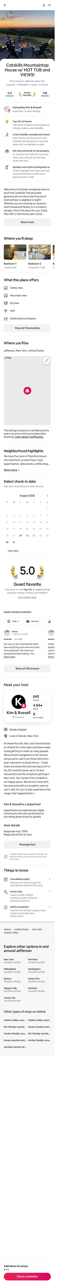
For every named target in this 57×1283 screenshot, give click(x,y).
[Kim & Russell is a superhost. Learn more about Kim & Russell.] (7, 109)
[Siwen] (51, 633)
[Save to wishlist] (49, 5)
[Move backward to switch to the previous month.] (7, 496)
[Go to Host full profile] (27, 707)
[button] (47, 509)
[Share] (44, 5)
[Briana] (7, 633)
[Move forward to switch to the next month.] (47, 496)
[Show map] (27, 390)
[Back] (5, 5)
